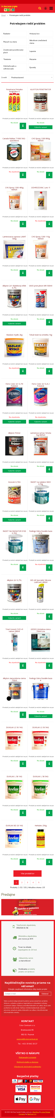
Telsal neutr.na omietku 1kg (40, 335)
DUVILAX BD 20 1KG (14, 826)
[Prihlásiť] (45, 8)
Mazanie (33, 59)
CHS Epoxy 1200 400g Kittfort (14, 189)
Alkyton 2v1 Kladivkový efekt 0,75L (14, 287)
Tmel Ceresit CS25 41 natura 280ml (14, 630)
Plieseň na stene (10, 42)
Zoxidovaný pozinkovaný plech (13, 51)
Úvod (3, 15)
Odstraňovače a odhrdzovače (9, 67)
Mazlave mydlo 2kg (14, 335)
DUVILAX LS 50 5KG (40, 727)
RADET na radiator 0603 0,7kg (41, 483)
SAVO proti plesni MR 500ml (40, 286)
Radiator (6, 34)
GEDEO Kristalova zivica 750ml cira (41, 630)
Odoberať (45, 994)
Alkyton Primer (14, 433)
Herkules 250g (41, 826)
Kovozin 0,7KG (14, 482)
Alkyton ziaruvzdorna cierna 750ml (14, 679)
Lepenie (33, 51)
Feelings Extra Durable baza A (40, 679)
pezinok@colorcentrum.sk (27, 1039)
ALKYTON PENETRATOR (40, 89)
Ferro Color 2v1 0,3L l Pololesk (41, 385)
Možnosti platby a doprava (27, 1062)
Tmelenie (7, 59)
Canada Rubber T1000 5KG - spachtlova (14, 140)
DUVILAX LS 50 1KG (14, 727)
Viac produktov (27, 873)
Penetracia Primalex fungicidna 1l (14, 90)
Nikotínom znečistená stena (38, 41)
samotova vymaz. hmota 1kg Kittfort (40, 434)
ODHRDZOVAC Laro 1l (40, 188)
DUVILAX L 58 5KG (40, 777)
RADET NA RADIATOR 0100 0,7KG (14, 532)
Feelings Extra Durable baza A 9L (40, 532)
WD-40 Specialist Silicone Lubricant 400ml (40, 581)
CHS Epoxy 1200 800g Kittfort (41, 140)
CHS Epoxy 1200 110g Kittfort (41, 238)
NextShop (36, 1112)
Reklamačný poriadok (27, 1057)
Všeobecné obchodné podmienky (27, 1066)
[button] (39, 8)
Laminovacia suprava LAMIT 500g (14, 238)
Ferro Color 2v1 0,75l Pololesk (14, 385)
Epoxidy (33, 67)
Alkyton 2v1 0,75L (14, 580)
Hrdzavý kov (35, 34)
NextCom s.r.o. (31, 1114)
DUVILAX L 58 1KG (14, 777)
